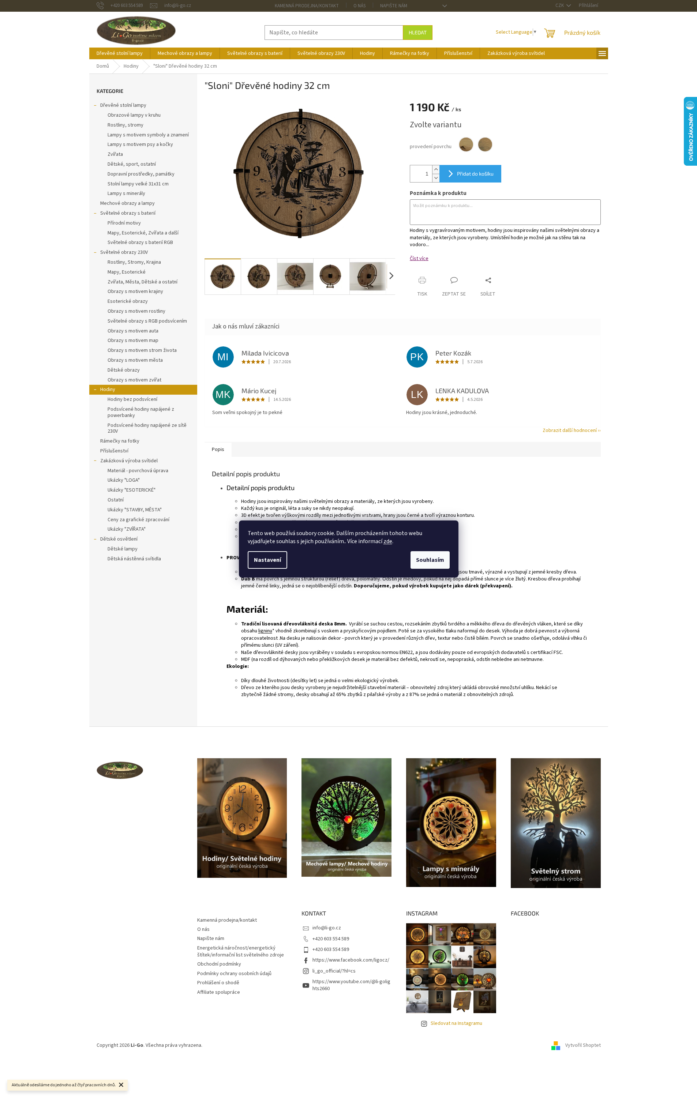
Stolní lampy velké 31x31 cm (138, 184)
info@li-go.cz (326, 928)
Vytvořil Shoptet (583, 1045)
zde (387, 541)
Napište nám (393, 6)
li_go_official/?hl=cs (334, 971)
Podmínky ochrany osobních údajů (234, 973)
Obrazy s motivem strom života (142, 350)
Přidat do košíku (475, 173)
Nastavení (267, 560)
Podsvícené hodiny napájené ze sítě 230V (147, 428)
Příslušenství (114, 451)
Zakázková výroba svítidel (129, 461)
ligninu (265, 631)
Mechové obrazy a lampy (127, 203)
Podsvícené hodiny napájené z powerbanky (141, 412)
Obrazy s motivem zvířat (134, 380)
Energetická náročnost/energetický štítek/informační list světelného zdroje (240, 951)
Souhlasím (430, 560)
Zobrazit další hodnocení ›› (572, 430)
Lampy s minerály (126, 193)
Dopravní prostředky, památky (141, 174)
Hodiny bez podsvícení (132, 399)
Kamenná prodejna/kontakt (307, 6)
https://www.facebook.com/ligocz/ (350, 960)
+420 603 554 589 (330, 939)
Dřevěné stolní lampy (123, 105)
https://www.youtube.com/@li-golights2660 (351, 985)
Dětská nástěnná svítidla (134, 559)
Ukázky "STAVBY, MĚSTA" (135, 510)
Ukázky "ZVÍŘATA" (127, 529)
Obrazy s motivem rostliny (136, 311)
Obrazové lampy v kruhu (134, 115)
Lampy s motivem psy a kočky (140, 144)
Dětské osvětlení (119, 539)
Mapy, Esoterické (127, 272)
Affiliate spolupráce (218, 992)
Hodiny (107, 389)
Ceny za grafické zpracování (138, 519)
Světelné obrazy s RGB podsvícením (147, 321)
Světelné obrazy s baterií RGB (140, 242)
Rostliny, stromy (125, 125)
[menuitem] (119, 53)
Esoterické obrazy (128, 301)
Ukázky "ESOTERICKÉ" (131, 490)
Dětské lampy (123, 549)
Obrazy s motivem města (135, 360)
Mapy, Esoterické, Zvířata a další (143, 233)
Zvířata (115, 154)
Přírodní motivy (124, 223)
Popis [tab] (218, 449)
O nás (359, 6)
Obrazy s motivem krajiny (135, 291)
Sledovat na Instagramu (456, 1023)
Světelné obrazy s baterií (127, 213)
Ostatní (116, 500)
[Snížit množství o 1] (435, 178)
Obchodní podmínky (219, 964)
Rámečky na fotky (119, 441)
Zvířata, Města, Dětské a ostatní (142, 282)
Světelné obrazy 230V (124, 252)
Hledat (418, 32)
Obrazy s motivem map (133, 340)
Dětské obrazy (124, 370)
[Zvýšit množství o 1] (435, 169)
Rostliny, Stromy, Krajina (134, 262)
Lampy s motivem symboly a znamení (148, 135)
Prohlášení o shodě (218, 982)
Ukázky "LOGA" (124, 480)
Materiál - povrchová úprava (138, 470)
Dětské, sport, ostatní (132, 164)
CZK (560, 5)
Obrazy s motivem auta (133, 331)
